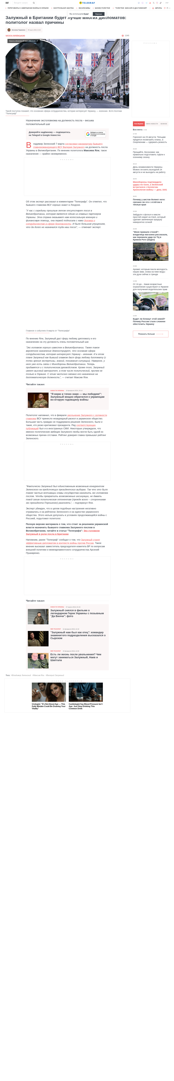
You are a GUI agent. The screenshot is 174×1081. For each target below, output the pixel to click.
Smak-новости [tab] (152, 124)
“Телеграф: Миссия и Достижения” (131, 8)
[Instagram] (157, 3)
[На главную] (87, 3)
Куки (86, 14)
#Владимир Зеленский (21, 675)
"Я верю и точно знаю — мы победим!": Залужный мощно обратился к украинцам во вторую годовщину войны (77, 397)
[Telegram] (146, 3)
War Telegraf (55, 629)
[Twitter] (153, 2)
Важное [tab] (164, 124)
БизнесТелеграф (102, 8)
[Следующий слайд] (169, 8)
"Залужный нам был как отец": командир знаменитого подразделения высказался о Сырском (78, 635)
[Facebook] (139, 3)
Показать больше (146, 334)
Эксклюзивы (84, 8)
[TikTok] (161, 3)
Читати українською (15, 36)
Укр (166, 3)
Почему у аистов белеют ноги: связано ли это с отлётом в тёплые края (149, 202)
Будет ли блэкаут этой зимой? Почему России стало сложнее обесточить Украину (149, 321)
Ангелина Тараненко (18, 30)
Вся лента (137, 130)
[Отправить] (33, 3)
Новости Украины (57, 390)
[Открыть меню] (7, 3)
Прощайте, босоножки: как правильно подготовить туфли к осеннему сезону (149, 154)
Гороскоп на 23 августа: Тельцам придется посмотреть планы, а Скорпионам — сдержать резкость (150, 139)
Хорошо (98, 14)
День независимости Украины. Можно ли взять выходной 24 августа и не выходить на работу (149, 169)
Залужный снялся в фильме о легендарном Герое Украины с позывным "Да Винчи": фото (77, 613)
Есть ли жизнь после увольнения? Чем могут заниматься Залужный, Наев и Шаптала (75, 657)
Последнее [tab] (138, 124)
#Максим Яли (38, 675)
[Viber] (143, 3)
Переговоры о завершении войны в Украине (28, 8)
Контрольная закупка (64, 8)
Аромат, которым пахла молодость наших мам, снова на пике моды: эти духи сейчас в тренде (150, 272)
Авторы (158, 8)
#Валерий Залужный (55, 675)
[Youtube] (150, 3)
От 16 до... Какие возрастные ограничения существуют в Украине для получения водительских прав (150, 286)
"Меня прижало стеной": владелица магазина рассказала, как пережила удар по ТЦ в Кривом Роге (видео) (150, 236)
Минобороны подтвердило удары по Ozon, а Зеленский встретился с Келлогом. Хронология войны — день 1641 (150, 186)
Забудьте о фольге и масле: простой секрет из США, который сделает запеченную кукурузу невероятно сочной (149, 218)
